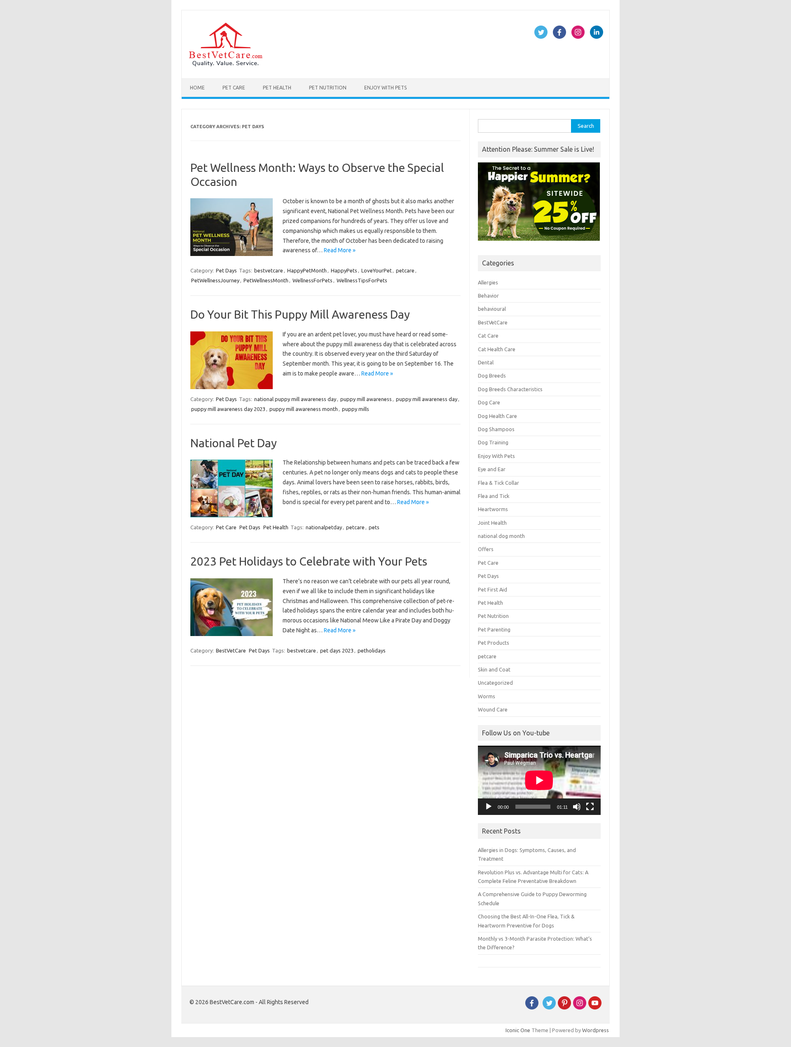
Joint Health (492, 523)
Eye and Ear (491, 469)
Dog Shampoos (496, 429)
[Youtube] (594, 1007)
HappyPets (344, 270)
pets (374, 527)
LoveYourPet (376, 270)
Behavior (488, 295)
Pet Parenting (494, 629)
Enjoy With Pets (385, 87)
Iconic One (517, 1030)
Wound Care (493, 709)
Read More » (340, 250)
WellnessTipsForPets (362, 280)
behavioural (492, 309)
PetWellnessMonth (265, 280)
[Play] (488, 807)
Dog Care (489, 402)
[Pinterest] (564, 1007)
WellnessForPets (312, 280)
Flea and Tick (493, 496)
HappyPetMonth (307, 270)
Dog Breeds (492, 375)
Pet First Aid (492, 589)
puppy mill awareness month (303, 409)
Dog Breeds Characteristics (510, 389)
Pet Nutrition (327, 87)
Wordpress (595, 1030)
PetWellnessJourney (215, 280)
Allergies (488, 282)
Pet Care (233, 87)
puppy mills (355, 409)
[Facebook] (531, 1007)
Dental (486, 362)
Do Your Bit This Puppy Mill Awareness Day (300, 314)
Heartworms (493, 509)
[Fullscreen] (590, 807)
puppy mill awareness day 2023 (228, 409)
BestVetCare (231, 650)
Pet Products (493, 643)
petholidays (372, 650)
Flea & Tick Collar (498, 483)
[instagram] (579, 1007)
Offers (486, 549)
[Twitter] (549, 1007)
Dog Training (493, 442)
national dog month (501, 536)
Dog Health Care (497, 416)
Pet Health (277, 87)
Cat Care (488, 335)
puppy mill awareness (366, 399)
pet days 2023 (336, 650)
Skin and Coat (494, 669)
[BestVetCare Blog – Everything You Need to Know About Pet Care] (225, 64)
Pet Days (226, 270)
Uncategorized (495, 682)
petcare (405, 270)
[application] (539, 780)
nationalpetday (324, 527)
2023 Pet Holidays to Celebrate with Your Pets (308, 561)
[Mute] (577, 807)
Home (197, 87)
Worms (486, 696)
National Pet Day (233, 443)
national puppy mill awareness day (295, 399)
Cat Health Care (496, 349)
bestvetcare (268, 270)
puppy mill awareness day (426, 399)
